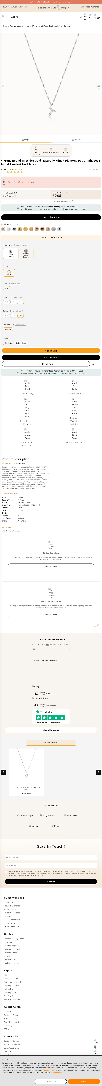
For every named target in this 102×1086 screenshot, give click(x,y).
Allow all (84, 1081)
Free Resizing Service (13, 927)
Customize (49, 1081)
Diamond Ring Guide (12, 949)
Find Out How (51, 566)
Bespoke (7, 916)
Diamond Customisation (51, 237)
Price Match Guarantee (61, 201)
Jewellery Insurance (12, 913)
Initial (27, 26)
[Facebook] (96, 1041)
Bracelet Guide (10, 959)
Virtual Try (8, 1025)
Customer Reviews (11, 1015)
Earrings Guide (10, 942)
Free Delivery (9, 902)
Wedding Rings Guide (13, 945)
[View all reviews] (14, 172)
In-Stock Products (50, 209)
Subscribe (51, 882)
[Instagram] (96, 1052)
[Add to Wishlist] (93, 363)
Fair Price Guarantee (12, 1022)
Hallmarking (9, 989)
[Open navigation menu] (97, 17)
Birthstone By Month (12, 982)
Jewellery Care (10, 992)
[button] (51, 228)
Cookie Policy (49, 1070)
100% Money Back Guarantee (15, 7)
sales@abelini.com (11, 1048)
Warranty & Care (11, 909)
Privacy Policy (56, 1073)
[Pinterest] (96, 1047)
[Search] (81, 17)
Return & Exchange (12, 906)
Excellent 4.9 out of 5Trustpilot (53, 8)
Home (5, 26)
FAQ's (6, 1029)
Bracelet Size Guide (12, 999)
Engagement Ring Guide (14, 939)
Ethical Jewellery (10, 1018)
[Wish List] (86, 16)
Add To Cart (51, 350)
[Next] (99, 86)
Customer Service (11, 1041)
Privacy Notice (37, 875)
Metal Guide (9, 956)
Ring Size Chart (10, 996)
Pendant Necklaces (16, 26)
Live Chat (8, 1051)
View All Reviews (51, 730)
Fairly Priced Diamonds (89, 7)
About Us (8, 1011)
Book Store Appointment (51, 357)
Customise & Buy (51, 217)
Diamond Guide (10, 952)
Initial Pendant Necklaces (11, 531)
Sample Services (11, 923)
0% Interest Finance (12, 920)
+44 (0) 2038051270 (78, 209)
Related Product (51, 742)
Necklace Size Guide (12, 963)
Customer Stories (11, 978)
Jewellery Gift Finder (12, 985)
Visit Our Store (10, 1055)
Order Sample (46, 363)
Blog (6, 975)
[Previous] (3, 86)
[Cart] (91, 17)
